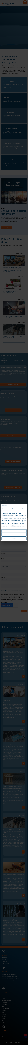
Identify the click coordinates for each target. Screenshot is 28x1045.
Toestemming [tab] (5, 508)
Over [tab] (23, 508)
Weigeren (14, 538)
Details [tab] (14, 508)
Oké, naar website (14, 531)
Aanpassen (13, 534)
